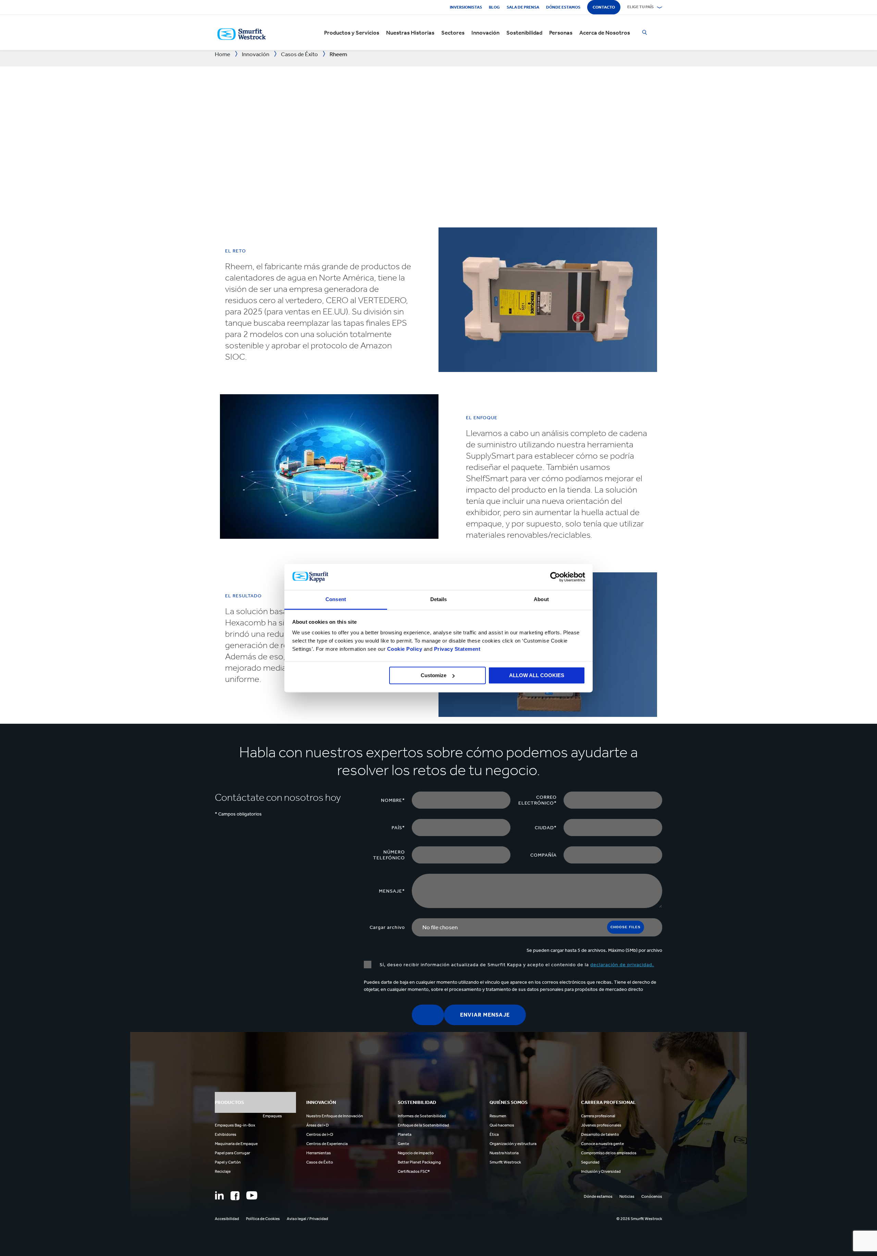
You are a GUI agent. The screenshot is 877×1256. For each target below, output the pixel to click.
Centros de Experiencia (327, 1143)
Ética (494, 1134)
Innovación (485, 32)
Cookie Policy (404, 649)
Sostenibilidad (524, 32)
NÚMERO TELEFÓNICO (389, 855)
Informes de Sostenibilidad (422, 1116)
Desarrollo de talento (600, 1134)
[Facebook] (235, 1195)
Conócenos (651, 1196)
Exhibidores (225, 1134)
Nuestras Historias (410, 32)
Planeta (404, 1134)
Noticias (626, 1196)
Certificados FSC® (414, 1171)
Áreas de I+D (317, 1125)
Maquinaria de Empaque (236, 1143)
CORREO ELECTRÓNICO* (537, 800)
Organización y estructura (513, 1143)
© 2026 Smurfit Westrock (639, 1218)
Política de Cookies (263, 1218)
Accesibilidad (227, 1218)
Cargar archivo (387, 927)
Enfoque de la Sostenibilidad (423, 1125)
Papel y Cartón (228, 1162)
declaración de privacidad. (622, 965)
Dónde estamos (563, 7)
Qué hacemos (502, 1125)
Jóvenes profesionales (601, 1125)
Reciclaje (223, 1171)
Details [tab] (438, 599)
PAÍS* (398, 828)
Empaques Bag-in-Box (235, 1125)
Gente (403, 1143)
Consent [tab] (335, 599)
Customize (433, 675)
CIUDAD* (546, 828)
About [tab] (541, 599)
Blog (494, 7)
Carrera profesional (598, 1116)
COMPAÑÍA (543, 855)
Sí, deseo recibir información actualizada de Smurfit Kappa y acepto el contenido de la (516, 965)
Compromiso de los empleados (609, 1153)
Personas (560, 32)
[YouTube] (251, 1195)
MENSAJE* (392, 891)
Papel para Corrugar (232, 1153)
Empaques (272, 1116)
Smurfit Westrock (505, 1162)
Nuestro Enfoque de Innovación (334, 1116)
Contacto (604, 7)
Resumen (498, 1116)
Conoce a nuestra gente (602, 1143)
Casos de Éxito (319, 1162)
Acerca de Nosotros (604, 32)
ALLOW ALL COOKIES (536, 675)
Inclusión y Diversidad (601, 1171)
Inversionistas (466, 7)
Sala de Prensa (523, 7)
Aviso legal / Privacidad (307, 1218)
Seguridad (590, 1162)
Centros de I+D (319, 1134)
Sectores (453, 32)
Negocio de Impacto (416, 1153)
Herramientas (318, 1153)
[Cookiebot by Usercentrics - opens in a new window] (555, 577)
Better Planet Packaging (419, 1162)
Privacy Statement (456, 649)
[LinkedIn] (219, 1195)
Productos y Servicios (351, 32)
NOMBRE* (393, 800)
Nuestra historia (504, 1153)
